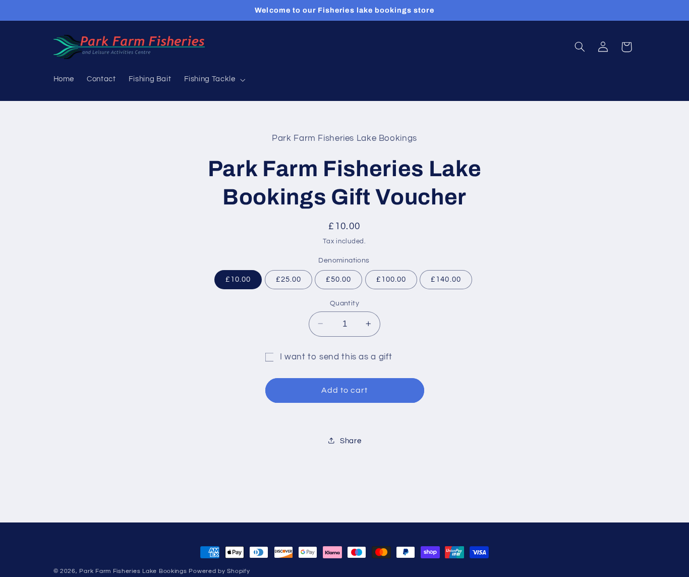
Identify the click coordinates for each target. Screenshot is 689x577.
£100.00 (391, 279)
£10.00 (238, 279)
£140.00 (446, 279)
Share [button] (350, 440)
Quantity (344, 302)
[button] (214, 80)
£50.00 (338, 279)
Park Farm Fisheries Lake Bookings (133, 571)
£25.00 (288, 279)
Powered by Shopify (219, 571)
